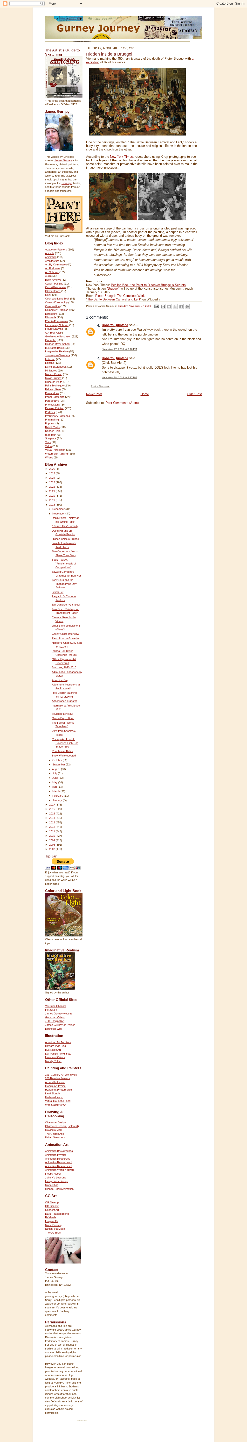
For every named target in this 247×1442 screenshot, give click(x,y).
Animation (50, 257)
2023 (52, 482)
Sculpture (50, 438)
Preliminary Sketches (57, 415)
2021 (52, 491)
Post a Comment (100, 386)
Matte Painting (53, 1225)
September (59, 764)
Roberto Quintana (115, 325)
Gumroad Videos (55, 1017)
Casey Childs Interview (65, 633)
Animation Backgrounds (59, 1150)
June (55, 777)
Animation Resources (57, 1158)
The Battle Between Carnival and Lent (113, 299)
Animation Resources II (58, 1166)
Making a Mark (53, 1129)
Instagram (51, 1009)
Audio (48, 275)
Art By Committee (55, 264)
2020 (52, 495)
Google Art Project (55, 1086)
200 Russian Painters (57, 1078)
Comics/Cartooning (56, 302)
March (56, 791)
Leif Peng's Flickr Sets (58, 1053)
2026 (52, 468)
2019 (52, 500)
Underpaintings (54, 1097)
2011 (52, 831)
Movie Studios (53, 378)
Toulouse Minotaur (62, 713)
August (56, 769)
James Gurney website (58, 1013)
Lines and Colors (55, 1057)
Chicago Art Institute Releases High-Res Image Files (65, 743)
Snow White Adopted (64, 755)
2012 (52, 826)
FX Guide (50, 1217)
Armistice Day (60, 680)
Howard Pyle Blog (55, 1045)
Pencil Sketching (54, 396)
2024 (52, 477)
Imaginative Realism (57, 351)
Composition (52, 306)
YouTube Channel (55, 1006)
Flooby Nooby (53, 1173)
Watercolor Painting (56, 453)
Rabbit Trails (52, 427)
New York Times (121, 156)
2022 (52, 486)
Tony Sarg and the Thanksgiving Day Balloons (64, 583)
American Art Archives (58, 1042)
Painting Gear (53, 389)
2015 (52, 813)
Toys (48, 442)
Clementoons (53, 291)
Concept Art (52, 1209)
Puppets (50, 423)
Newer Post (94, 394)
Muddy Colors (53, 1061)
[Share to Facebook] (181, 306)
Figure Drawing (54, 328)
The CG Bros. (53, 1232)
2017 (52, 804)
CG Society (52, 1206)
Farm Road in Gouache (65, 638)
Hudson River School (57, 344)
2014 (52, 817)
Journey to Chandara (57, 355)
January (57, 800)
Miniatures (51, 370)
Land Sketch (52, 1093)
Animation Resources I (58, 1162)
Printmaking (52, 419)
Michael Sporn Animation (59, 1188)
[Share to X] (175, 306)
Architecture (52, 260)
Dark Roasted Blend (57, 1213)
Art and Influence (55, 1082)
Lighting (49, 362)
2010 (52, 835)
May (55, 782)
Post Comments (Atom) (122, 403)
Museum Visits (53, 381)
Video (48, 446)
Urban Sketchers (55, 1137)
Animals (49, 253)
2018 (52, 504)
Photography (52, 404)
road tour (50, 434)
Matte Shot (51, 1185)
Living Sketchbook (56, 366)
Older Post (194, 394)
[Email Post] (156, 306)
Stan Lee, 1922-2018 (64, 667)
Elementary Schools (57, 325)
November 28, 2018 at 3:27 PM (119, 377)
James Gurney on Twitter (60, 1024)
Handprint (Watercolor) (58, 1089)
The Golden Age (54, 1133)
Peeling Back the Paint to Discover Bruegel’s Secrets (148, 285)
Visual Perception (55, 449)
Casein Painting (54, 283)
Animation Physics (56, 1154)
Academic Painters (56, 249)
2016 (52, 808)
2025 (52, 473)
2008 (52, 844)
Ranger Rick (52, 430)
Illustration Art (53, 1049)
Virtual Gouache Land (57, 1100)
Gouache (50, 340)
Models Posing (53, 374)
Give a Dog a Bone (63, 718)
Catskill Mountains (55, 287)
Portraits (50, 412)
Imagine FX (51, 1221)
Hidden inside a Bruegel (65, 538)
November (58, 513)
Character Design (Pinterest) (62, 1126)
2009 (52, 840)
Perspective (52, 400)
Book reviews (53, 279)
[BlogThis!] (169, 306)
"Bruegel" (113, 288)
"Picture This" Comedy (65, 526)
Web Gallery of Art (55, 1104)
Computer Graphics (56, 309)
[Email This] (163, 306)
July (55, 773)
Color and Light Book (57, 298)
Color (48, 294)
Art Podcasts (52, 268)
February (58, 795)
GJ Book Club (53, 332)
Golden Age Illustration (58, 336)
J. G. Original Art (54, 1021)
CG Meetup (52, 1202)
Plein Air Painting (54, 408)
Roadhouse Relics (62, 751)
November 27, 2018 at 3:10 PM (119, 349)
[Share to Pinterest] (187, 306)
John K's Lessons (55, 1177)
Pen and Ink (52, 393)
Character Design (55, 1122)
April (55, 786)
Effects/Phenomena (56, 321)
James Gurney (63, 160)
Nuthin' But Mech (55, 1228)
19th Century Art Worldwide (61, 1074)
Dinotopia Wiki (53, 1028)
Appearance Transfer (64, 701)
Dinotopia (67, 183)
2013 (52, 822)
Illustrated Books (55, 347)
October (57, 760)
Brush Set (57, 592)
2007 (52, 849)
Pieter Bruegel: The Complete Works (120, 296)
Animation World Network (60, 1169)
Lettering (50, 359)
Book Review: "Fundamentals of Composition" (64, 563)
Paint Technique (54, 385)
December (58, 508)
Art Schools (52, 272)
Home (145, 394)
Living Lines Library (56, 1181)
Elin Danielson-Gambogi (66, 604)
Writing (49, 457)
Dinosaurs (51, 313)
